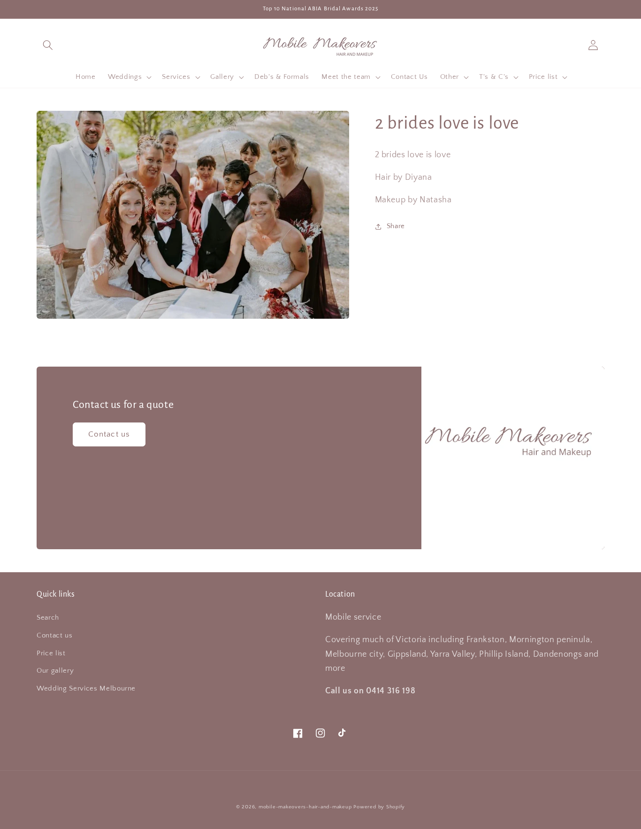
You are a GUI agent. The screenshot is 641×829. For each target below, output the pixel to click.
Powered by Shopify (379, 807)
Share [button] (396, 226)
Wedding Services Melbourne (86, 688)
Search (48, 618)
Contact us (109, 434)
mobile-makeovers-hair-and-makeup (305, 807)
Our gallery (55, 671)
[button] (48, 44)
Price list (51, 653)
